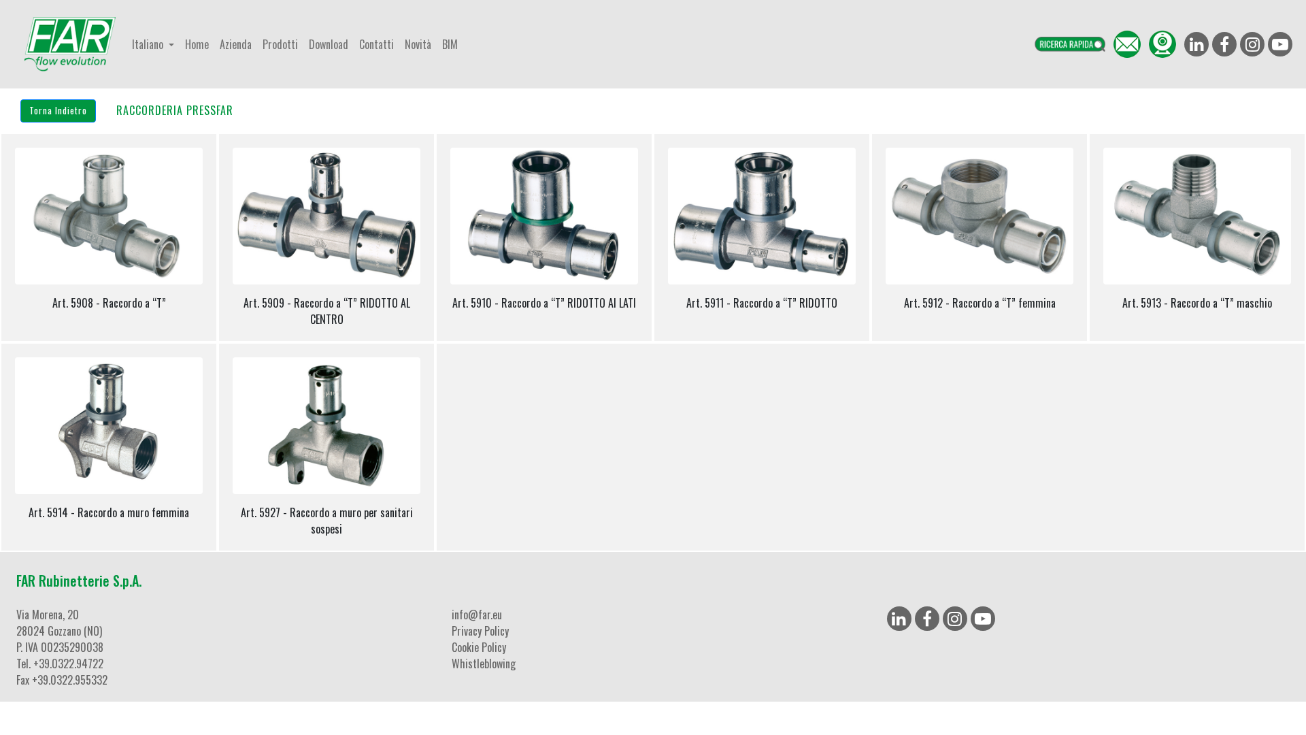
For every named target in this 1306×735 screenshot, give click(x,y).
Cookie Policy (479, 647)
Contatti (376, 44)
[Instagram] (955, 618)
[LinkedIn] (899, 618)
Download (328, 44)
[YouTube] (983, 618)
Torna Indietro (58, 110)
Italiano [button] (149, 44)
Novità (418, 44)
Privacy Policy (480, 631)
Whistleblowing (484, 663)
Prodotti (280, 44)
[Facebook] (927, 618)
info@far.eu (477, 614)
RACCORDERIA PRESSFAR (174, 110)
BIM (450, 44)
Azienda (236, 44)
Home (197, 44)
